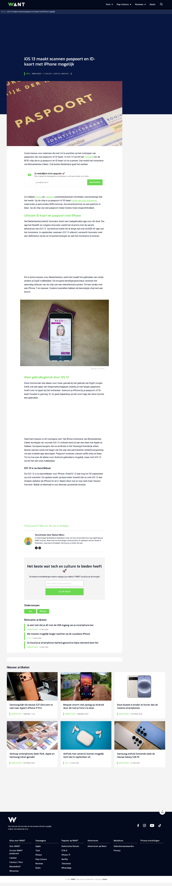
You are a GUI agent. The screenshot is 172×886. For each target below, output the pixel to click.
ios (30, 611)
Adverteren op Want (97, 846)
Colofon (13, 858)
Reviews (139, 4)
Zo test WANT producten (16, 852)
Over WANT (14, 846)
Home (3, 12)
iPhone (43, 611)
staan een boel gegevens (84, 200)
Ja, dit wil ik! (64, 591)
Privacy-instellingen (150, 840)
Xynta (105, 879)
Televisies (66, 863)
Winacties (14, 871)
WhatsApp (66, 868)
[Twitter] (36, 548)
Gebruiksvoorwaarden (124, 846)
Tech (108, 4)
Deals (152, 4)
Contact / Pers (16, 862)
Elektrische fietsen (70, 846)
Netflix (65, 859)
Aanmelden (94, 182)
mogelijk (88, 156)
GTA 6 (64, 850)
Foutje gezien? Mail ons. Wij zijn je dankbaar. (46, 525)
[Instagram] (39, 548)
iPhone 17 (66, 855)
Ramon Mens (36, 74)
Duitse (38, 196)
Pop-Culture (123, 4)
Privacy (117, 850)
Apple (28, 74)
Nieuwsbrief (15, 866)
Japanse (49, 196)
